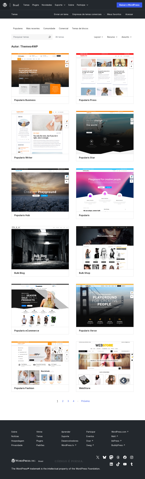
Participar (90, 432)
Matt (114, 436)
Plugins (39, 441)
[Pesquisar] (50, 37)
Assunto (125, 37)
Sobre (14, 432)
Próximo (85, 401)
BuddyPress (118, 445)
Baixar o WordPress (129, 5)
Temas (14, 14)
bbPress (116, 441)
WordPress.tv (68, 445)
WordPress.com (120, 432)
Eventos (90, 436)
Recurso (111, 37)
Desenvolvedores (69, 441)
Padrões (40, 445)
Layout (97, 37)
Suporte (65, 436)
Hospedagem (17, 441)
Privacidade (17, 445)
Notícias (15, 436)
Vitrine (39, 432)
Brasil (40, 461)
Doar (89, 441)
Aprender (65, 432)
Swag (90, 445)
